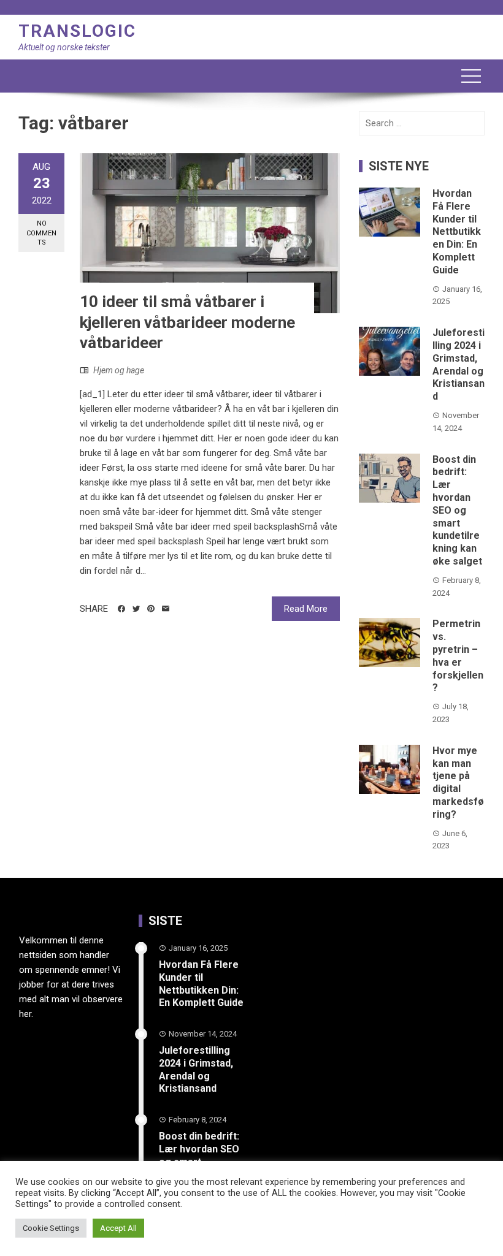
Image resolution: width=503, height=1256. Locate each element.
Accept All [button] (118, 1228)
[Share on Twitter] (136, 608)
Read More (306, 608)
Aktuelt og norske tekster (64, 47)
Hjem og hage (118, 370)
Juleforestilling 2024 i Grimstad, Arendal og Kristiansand (458, 364)
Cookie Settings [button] (51, 1228)
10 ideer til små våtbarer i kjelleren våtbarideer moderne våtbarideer (187, 322)
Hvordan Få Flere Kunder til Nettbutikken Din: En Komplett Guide (456, 232)
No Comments (41, 232)
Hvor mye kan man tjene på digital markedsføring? (458, 782)
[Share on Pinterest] (151, 608)
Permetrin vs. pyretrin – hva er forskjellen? (457, 655)
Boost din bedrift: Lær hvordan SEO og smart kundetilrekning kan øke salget (457, 510)
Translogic (77, 31)
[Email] (165, 608)
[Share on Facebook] (121, 608)
